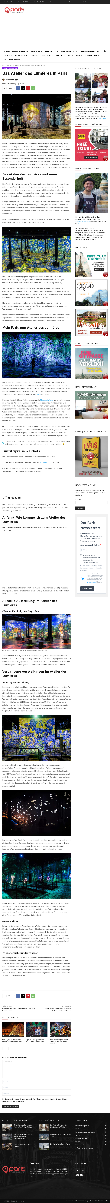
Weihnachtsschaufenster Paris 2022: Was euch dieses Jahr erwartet (59, 1041)
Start (3, 65)
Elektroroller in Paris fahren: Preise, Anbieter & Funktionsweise (23, 1137)
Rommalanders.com (84, 2)
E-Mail (78, 499)
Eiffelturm (35, 51)
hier (79, 224)
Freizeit (7, 56)
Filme (60, 2)
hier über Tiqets (46, 462)
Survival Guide (91, 56)
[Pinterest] (28, 88)
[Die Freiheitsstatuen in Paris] (44, 1146)
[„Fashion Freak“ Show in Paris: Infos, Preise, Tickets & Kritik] (36, 1029)
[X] (23, 88)
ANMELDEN (87, 589)
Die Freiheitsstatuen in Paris (60, 1144)
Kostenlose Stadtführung (15, 51)
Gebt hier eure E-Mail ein (90, 545)
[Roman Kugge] (3, 80)
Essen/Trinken (74, 56)
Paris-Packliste (41, 2)
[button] (105, 52)
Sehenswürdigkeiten (89, 51)
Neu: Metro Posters (12, 60)
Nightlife (59, 56)
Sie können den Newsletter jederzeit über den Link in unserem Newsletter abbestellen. (91, 568)
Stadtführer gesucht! (29, 2)
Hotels (33, 56)
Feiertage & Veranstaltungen (15, 65)
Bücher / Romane (69, 2)
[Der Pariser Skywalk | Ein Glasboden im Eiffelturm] (44, 1127)
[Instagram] (83, 1170)
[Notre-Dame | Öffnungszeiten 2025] (44, 1137)
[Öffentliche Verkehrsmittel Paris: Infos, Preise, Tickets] (7, 1127)
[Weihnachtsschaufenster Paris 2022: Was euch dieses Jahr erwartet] (60, 1029)
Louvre (38, 394)
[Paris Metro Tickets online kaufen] (7, 1146)
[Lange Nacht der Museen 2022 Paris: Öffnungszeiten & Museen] (13, 1029)
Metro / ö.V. (20, 56)
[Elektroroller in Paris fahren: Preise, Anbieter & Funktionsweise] (7, 1137)
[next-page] (7, 1048)
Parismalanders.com (82, 221)
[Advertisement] (55, 33)
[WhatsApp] (33, 88)
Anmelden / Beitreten (10, 2)
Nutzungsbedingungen (92, 582)
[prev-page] (3, 1048)
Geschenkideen (52, 2)
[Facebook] (18, 88)
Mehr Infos (102, 118)
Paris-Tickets (50, 51)
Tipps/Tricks (46, 56)
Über (19, 2)
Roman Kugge (13, 80)
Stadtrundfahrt (68, 51)
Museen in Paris (46, 400)
